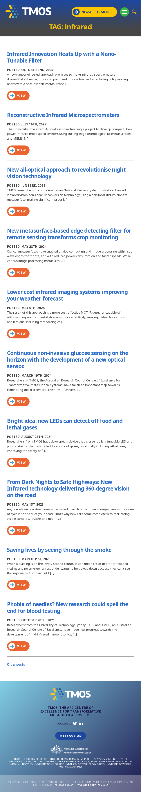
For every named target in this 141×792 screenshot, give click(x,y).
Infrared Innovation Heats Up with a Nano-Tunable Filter (61, 57)
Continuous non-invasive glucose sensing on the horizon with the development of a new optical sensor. (67, 359)
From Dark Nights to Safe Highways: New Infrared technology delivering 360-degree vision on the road (68, 488)
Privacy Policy (64, 784)
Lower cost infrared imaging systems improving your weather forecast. (67, 295)
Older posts (16, 664)
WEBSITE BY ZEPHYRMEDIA (92, 784)
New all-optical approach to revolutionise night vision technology (66, 173)
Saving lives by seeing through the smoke (59, 549)
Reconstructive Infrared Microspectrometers (63, 115)
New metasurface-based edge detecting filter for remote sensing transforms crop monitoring (69, 234)
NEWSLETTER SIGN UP (97, 12)
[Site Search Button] (134, 11)
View (21, 96)
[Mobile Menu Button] (124, 12)
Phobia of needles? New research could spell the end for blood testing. (67, 607)
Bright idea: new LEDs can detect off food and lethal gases (65, 424)
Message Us (70, 736)
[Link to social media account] (75, 724)
